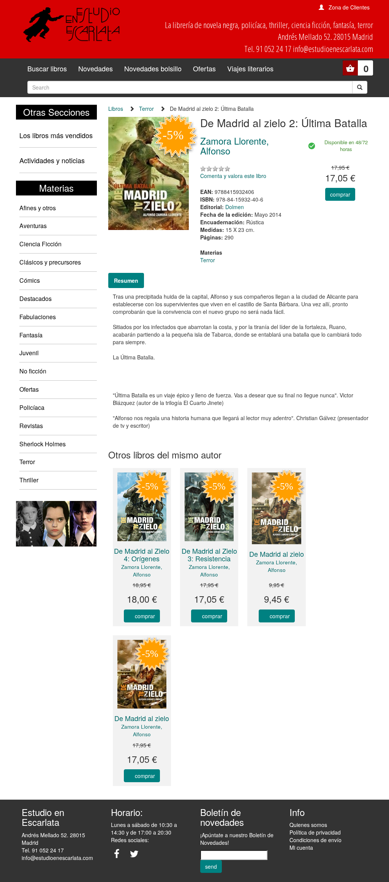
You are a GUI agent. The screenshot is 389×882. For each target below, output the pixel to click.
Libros (115, 108)
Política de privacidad (315, 832)
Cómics (29, 280)
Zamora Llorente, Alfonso (141, 570)
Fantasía (31, 335)
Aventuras (33, 225)
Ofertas (204, 68)
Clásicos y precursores (50, 262)
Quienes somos (308, 824)
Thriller (28, 480)
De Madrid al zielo (276, 554)
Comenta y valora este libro (233, 176)
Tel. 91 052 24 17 (43, 850)
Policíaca (31, 407)
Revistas (31, 425)
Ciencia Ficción (40, 243)
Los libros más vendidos (56, 135)
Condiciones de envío (315, 840)
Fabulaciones (37, 316)
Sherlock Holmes (42, 443)
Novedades (95, 68)
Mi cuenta (301, 847)
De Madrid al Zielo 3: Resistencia (209, 554)
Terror (27, 461)
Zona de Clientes (349, 7)
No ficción (32, 371)
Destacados (35, 298)
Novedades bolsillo (153, 68)
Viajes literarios (250, 68)
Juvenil (29, 352)
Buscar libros (47, 68)
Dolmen (234, 207)
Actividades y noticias (52, 160)
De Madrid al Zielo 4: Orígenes (141, 554)
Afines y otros (37, 207)
